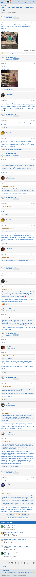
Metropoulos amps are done (13, 532)
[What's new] (30, 1)
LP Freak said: (5, 163)
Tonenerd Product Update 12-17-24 (16, 546)
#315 (34, 352)
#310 (34, 254)
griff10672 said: (5, 413)
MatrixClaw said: (6, 289)
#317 (34, 410)
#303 (34, 100)
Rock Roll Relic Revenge (12, 526)
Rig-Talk (11, 527)
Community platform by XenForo (14, 575)
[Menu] (2, 2)
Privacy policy (20, 572)
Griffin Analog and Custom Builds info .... (17, 539)
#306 (34, 159)
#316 (34, 383)
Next (23, 514)
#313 (34, 314)
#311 (34, 273)
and (9, 89)
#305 (34, 138)
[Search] (34, 1)
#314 (34, 339)
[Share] (31, 22)
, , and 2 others (13, 149)
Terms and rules (12, 572)
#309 (34, 225)
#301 (34, 22)
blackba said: (5, 441)
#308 (34, 203)
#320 (34, 490)
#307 (34, 183)
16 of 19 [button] (18, 514)
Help (26, 572)
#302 (34, 63)
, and (11, 53)
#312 (34, 286)
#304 (34, 120)
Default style (5, 570)
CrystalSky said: (6, 206)
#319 (34, 477)
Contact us (4, 572)
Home (29, 572)
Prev (12, 514)
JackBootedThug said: (7, 186)
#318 (34, 438)
